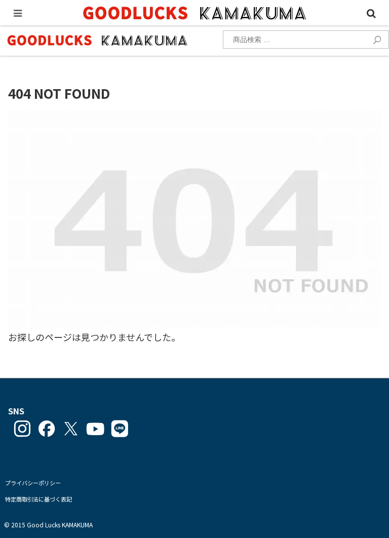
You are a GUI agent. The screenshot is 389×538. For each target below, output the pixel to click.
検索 (374, 38)
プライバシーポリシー (33, 483)
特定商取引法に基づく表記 (38, 499)
